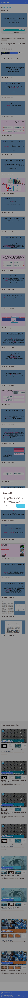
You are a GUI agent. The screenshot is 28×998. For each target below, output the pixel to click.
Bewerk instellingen (8, 505)
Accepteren (21, 506)
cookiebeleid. (16, 502)
